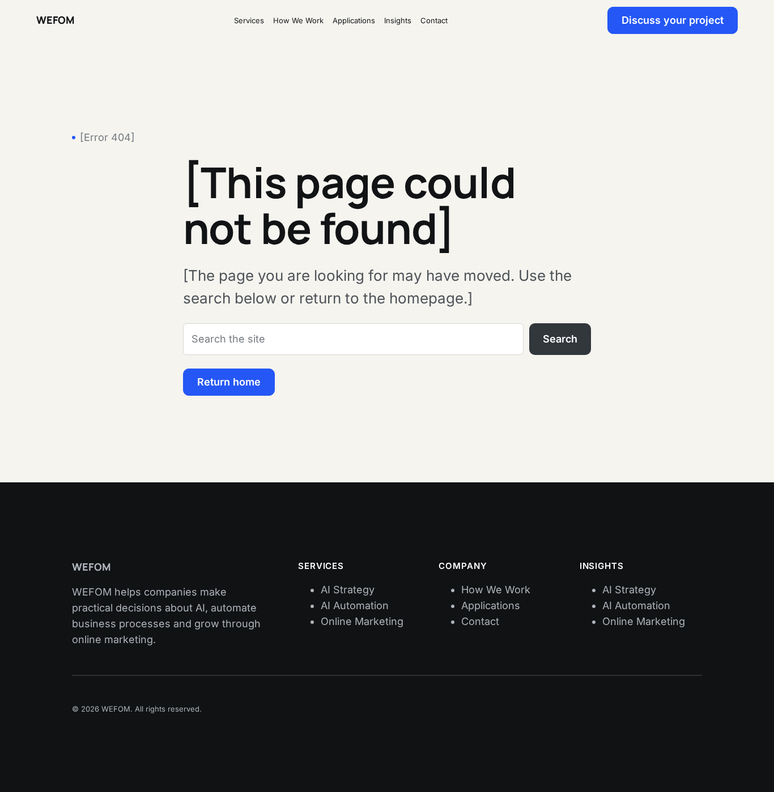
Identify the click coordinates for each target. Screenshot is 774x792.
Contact (480, 621)
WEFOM (55, 20)
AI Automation (355, 605)
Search (560, 339)
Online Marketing (362, 621)
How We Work (495, 590)
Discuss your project (673, 20)
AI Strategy (348, 590)
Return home (229, 382)
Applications (490, 605)
